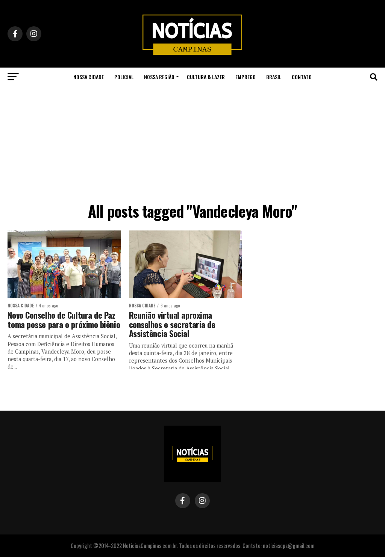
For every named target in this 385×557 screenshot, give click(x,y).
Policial (123, 77)
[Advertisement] (192, 142)
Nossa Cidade (88, 77)
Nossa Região (159, 77)
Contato (302, 77)
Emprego (245, 77)
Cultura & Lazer (206, 77)
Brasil (273, 77)
